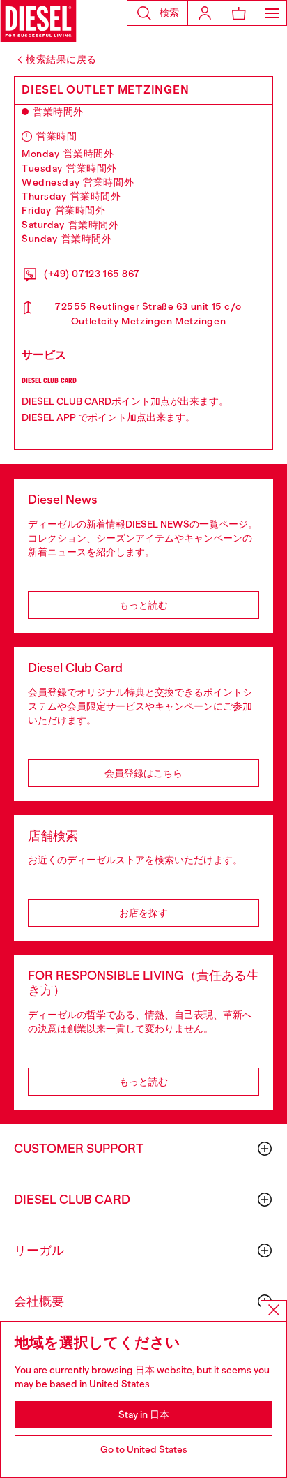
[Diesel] (38, 21)
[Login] (205, 13)
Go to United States (143, 1449)
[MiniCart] (239, 13)
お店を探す (143, 912)
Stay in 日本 (143, 1414)
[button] (157, 13)
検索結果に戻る (61, 59)
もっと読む (143, 605)
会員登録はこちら (143, 773)
